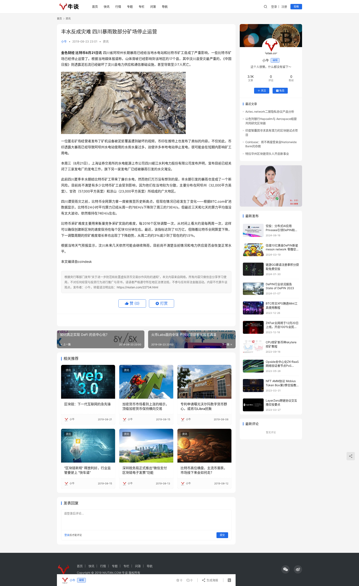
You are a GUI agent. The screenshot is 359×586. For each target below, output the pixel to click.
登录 (274, 6)
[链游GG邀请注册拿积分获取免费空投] (253, 269)
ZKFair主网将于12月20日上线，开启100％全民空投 (282, 327)
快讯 (106, 6)
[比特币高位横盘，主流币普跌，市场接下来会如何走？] (204, 445)
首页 (95, 6)
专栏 (141, 6)
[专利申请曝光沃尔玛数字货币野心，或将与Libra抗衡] (204, 381)
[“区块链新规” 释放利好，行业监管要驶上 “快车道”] (88, 445)
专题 (130, 6)
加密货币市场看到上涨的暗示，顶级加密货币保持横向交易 (145, 406)
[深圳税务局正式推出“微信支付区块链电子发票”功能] (146, 445)
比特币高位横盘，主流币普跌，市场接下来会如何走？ (204, 470)
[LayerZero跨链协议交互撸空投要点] (253, 405)
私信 (281, 90)
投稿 (296, 6)
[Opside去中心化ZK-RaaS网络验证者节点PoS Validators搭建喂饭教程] (253, 366)
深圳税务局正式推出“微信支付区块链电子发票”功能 (144, 470)
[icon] (285, 569)
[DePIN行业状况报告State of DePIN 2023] (253, 288)
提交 (222, 535)
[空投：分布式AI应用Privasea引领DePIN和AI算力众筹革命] (253, 230)
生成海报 (212, 580)
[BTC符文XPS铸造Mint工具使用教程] (253, 307)
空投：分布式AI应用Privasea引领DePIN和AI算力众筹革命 (282, 230)
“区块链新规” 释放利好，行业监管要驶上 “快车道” (87, 470)
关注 (263, 90)
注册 (284, 6)
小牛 (64, 41)
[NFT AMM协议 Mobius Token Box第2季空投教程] (253, 385)
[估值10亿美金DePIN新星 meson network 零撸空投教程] (253, 249)
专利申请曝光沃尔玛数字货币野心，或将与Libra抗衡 (204, 406)
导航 (165, 6)
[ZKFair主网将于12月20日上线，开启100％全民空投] (253, 327)
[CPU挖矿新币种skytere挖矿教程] (253, 346)
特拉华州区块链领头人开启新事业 (267, 153)
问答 (153, 6)
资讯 (106, 41)
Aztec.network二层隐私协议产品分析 (269, 111)
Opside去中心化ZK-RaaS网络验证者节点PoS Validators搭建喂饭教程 (282, 366)
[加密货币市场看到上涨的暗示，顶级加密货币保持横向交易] (146, 381)
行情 (118, 6)
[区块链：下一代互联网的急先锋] (88, 381)
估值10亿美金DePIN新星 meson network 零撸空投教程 (282, 249)
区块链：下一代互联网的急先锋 (87, 404)
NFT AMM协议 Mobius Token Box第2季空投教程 (281, 385)
